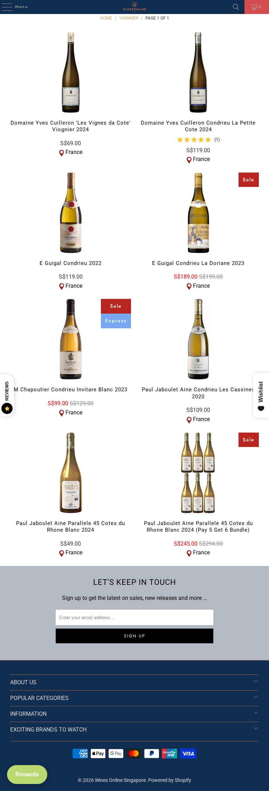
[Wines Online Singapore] (134, 7)
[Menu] (3, 7)
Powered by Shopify (169, 780)
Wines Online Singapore (120, 780)
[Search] (236, 7)
